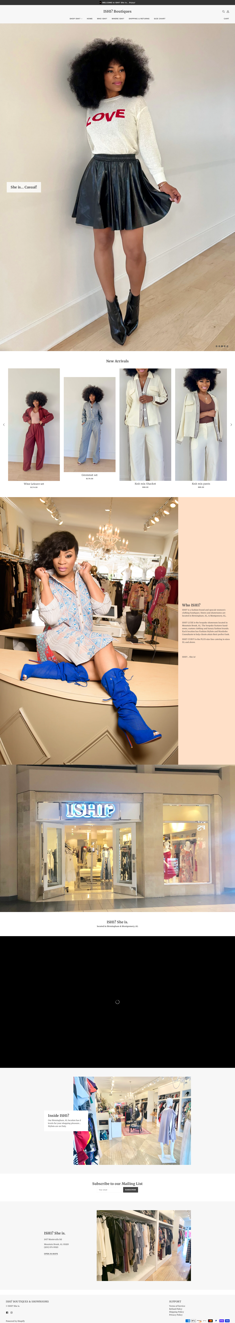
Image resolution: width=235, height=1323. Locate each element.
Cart (226, 19)
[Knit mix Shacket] (145, 424)
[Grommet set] (90, 424)
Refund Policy (175, 1309)
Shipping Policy (176, 1312)
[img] (223, 11)
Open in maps (51, 1254)
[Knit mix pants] (201, 424)
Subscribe (130, 1190)
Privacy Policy (175, 1315)
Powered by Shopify (15, 1321)
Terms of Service (177, 1306)
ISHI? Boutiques (117, 11)
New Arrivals (117, 361)
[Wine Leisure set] (34, 424)
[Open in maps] (144, 1245)
